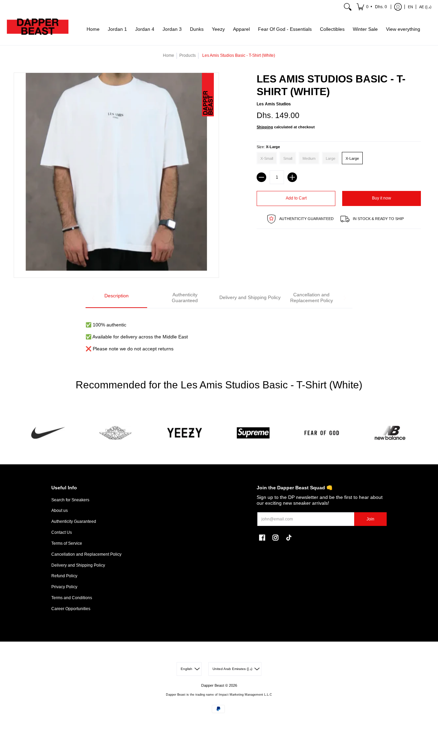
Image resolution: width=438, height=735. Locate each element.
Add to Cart (296, 198)
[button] (372, 7)
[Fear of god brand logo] (321, 433)
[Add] (292, 177)
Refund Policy (64, 575)
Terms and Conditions (71, 597)
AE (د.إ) (425, 7)
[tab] (116, 298)
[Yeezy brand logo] (185, 433)
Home (168, 55)
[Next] (344, 298)
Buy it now (381, 198)
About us (59, 510)
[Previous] (93, 298)
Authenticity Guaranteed (73, 521)
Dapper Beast (212, 685)
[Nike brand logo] (48, 433)
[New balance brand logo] (390, 433)
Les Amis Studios (274, 104)
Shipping (265, 127)
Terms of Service (66, 543)
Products (187, 55)
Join (370, 519)
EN (410, 7)
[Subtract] (261, 177)
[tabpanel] (219, 333)
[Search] (347, 7)
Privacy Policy (64, 586)
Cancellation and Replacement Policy (86, 554)
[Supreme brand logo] (253, 433)
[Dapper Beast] (37, 29)
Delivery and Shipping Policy (78, 565)
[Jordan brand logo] (116, 433)
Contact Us (61, 532)
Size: (268, 147)
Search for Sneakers (70, 500)
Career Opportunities (70, 608)
